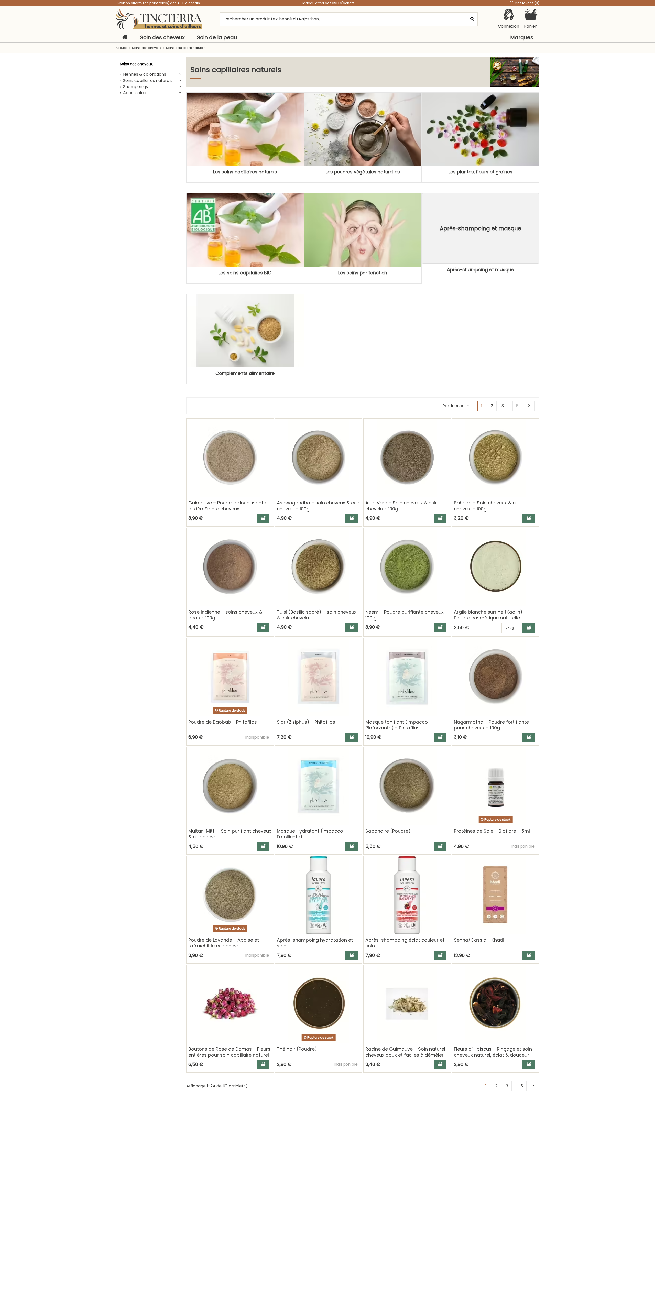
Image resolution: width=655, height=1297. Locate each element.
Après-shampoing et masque (480, 270)
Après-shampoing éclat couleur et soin (404, 943)
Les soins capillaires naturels (245, 172)
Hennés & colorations (144, 74)
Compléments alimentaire (245, 373)
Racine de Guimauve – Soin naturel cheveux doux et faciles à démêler (405, 1052)
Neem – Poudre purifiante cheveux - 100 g (406, 615)
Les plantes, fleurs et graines (480, 172)
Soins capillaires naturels (147, 80)
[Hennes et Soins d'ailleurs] (159, 19)
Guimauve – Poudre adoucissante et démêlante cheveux (227, 505)
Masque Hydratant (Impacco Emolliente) (310, 834)
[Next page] (529, 406)
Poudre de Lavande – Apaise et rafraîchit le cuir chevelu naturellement (223, 946)
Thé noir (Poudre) (297, 1049)
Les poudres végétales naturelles (363, 172)
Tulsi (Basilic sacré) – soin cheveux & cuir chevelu (316, 615)
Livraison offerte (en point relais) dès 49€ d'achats (158, 3)
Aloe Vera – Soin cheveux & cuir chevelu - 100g (401, 505)
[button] (456, 406)
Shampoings (135, 87)
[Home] (125, 37)
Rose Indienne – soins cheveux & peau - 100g (225, 615)
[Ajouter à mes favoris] (269, 427)
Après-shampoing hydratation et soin (315, 943)
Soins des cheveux (136, 64)
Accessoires (135, 93)
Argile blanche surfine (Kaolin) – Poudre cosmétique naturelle (490, 615)
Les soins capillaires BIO (245, 273)
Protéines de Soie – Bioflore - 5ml (492, 831)
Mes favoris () (526, 3)
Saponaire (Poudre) (388, 831)
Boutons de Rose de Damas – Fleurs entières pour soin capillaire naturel (229, 1052)
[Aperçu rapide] (269, 436)
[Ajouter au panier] (263, 518)
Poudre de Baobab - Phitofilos (222, 722)
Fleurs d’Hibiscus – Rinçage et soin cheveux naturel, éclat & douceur (493, 1052)
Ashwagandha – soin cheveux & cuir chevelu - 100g (318, 505)
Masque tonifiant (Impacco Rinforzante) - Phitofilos (396, 725)
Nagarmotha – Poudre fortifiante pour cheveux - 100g (491, 725)
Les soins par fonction (362, 273)
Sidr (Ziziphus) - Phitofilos (306, 722)
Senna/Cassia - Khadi (479, 940)
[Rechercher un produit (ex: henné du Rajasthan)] (472, 19)
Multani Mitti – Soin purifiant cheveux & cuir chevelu (229, 834)
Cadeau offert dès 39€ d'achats (327, 3)
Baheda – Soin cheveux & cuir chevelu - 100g (487, 505)
